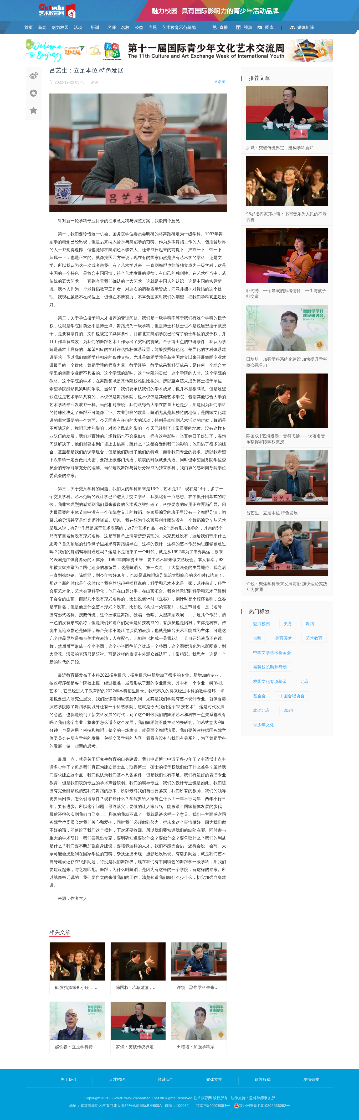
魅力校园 (60, 27)
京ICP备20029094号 (213, 1105)
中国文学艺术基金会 (272, 652)
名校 (125, 27)
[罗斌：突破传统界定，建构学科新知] (138, 1020)
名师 (111, 27)
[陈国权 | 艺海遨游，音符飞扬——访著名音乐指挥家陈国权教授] (138, 961)
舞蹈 (310, 623)
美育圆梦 (283, 638)
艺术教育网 (202, 1098)
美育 (288, 623)
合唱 (257, 638)
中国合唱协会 (292, 696)
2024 (288, 710)
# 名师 (220, 82)
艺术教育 (314, 638)
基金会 (259, 696)
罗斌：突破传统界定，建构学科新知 (149, 1047)
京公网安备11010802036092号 (264, 1105)
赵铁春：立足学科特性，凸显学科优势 (90, 1047)
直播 (223, 27)
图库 (269, 27)
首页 (28, 27)
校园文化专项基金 (270, 681)
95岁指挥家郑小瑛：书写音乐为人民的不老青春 (99, 987)
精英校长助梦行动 (270, 667)
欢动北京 (261, 710)
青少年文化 (263, 725)
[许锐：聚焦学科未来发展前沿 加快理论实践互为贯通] (199, 961)
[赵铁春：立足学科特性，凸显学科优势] (77, 1020)
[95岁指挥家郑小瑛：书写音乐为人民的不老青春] (77, 961)
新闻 (42, 27)
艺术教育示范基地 (179, 27)
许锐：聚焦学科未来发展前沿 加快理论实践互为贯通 (225, 987)
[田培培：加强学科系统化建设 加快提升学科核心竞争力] (199, 1020)
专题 (152, 27)
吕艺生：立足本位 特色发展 (272, 513)
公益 (139, 27)
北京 (304, 681)
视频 (248, 27)
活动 (78, 27)
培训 (95, 27)
